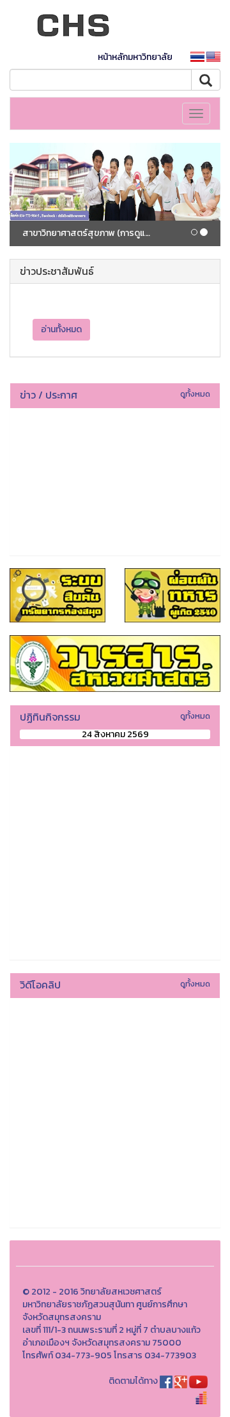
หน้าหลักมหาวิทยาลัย (135, 57)
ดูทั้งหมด (195, 394)
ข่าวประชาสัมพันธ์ (57, 271)
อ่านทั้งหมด (61, 329)
